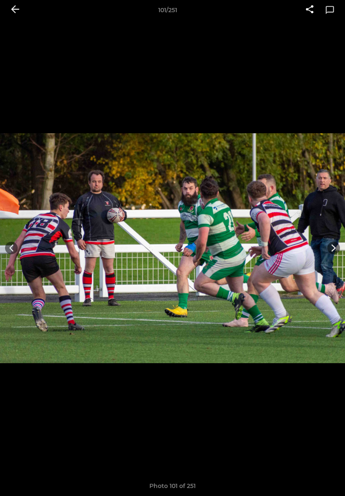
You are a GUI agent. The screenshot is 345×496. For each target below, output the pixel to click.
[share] (310, 10)
